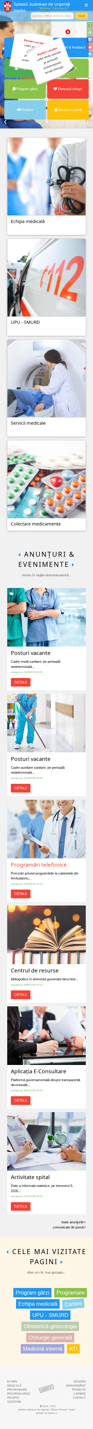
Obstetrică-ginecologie (50, 1326)
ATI (73, 1349)
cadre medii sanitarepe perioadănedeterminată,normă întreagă (50, 60)
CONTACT (79, 1397)
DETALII (20, 682)
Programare (70, 1293)
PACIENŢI (13, 1397)
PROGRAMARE (17, 1389)
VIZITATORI (14, 1401)
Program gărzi (32, 1293)
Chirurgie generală (50, 1337)
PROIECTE (79, 1389)
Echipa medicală (38, 1304)
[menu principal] (86, 5)
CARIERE (80, 1393)
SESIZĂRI (80, 1381)
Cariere (73, 1304)
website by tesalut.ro (46, 1413)
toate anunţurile (73, 1222)
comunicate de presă (69, 1227)
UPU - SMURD (50, 1315)
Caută (81, 16)
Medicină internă (42, 1349)
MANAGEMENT (76, 1385)
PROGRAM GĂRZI (18, 1393)
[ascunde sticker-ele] (67, 31)
